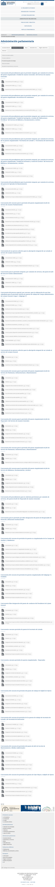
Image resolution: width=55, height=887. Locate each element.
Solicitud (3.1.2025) (13, 261)
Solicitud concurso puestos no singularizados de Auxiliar (20, 549)
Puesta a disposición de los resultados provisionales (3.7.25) (21, 245)
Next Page (3, 804)
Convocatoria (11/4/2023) (14, 724)
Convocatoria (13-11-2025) (14, 125)
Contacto (32, 2)
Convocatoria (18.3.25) (13, 209)
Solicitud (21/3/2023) (13, 757)
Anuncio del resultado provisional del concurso (18, 437)
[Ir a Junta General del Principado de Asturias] (8, 3)
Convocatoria (11, 357)
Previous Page (1, 804)
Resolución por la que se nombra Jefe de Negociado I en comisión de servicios (25, 511)
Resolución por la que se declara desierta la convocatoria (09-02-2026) (23, 89)
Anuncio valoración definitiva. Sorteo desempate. (19, 336)
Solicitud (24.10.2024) (13, 305)
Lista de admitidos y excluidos (15, 646)
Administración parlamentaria (18, 34)
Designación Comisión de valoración (16, 732)
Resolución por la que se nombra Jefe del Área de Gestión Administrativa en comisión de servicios (29, 286)
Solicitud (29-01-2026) (13, 85)
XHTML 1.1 (24, 884)
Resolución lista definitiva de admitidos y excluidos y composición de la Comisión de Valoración (28, 320)
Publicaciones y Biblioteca (8, 847)
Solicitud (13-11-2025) (13, 128)
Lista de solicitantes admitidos (15, 760)
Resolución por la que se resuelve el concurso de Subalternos (21, 568)
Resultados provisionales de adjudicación (17, 736)
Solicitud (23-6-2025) (13, 193)
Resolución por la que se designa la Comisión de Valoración (21, 787)
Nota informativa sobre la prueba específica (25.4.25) (19, 229)
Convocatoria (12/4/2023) (14, 695)
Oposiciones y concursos (32, 34)
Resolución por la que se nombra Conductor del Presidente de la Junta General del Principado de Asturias (28, 622)
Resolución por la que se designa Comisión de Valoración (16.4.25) (22, 221)
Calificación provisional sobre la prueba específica (19, 401)
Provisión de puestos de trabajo (8, 36)
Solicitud (10, 361)
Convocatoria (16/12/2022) (14, 779)
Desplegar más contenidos (9, 867)
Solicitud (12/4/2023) (13, 699)
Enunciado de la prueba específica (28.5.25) (17, 233)
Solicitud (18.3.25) (12, 213)
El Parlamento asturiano (8, 815)
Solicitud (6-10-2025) (13, 149)
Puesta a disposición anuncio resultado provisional (19, 409)
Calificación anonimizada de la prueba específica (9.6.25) (20, 237)
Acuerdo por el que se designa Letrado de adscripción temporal (22, 365)
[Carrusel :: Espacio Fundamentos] (11, 809)
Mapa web (32, 882)
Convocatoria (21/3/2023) (14, 753)
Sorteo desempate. (12, 340)
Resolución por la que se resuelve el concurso (18, 413)
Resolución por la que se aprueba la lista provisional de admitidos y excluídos (25, 313)
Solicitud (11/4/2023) (13, 728)
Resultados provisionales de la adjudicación (17, 707)
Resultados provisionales (14, 650)
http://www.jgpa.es (27, 879)
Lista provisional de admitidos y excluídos (17, 316)
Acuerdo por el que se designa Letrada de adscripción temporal (22, 265)
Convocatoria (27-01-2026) (14, 81)
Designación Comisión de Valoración (16, 673)
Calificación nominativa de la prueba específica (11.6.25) (20, 241)
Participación (5, 853)
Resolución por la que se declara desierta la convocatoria (20, 132)
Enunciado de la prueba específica (15, 397)
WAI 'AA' (31, 884)
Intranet (37, 2)
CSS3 (28, 884)
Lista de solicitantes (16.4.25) (14, 217)
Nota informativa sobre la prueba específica (18, 393)
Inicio (26, 2)
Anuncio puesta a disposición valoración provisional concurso (21, 332)
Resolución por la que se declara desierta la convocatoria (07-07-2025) (23, 196)
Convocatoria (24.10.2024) (14, 301)
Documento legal (25, 882)
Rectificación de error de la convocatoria (17, 309)
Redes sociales (44, 2)
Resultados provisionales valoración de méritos (18, 680)
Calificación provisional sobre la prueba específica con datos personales (23, 405)
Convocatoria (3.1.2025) (13, 257)
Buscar (42, 4)
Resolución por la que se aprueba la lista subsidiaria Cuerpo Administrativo (24, 344)
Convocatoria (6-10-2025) (14, 145)
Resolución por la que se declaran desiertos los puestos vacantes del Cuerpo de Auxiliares (27, 565)
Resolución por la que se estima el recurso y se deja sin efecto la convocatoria (25, 462)
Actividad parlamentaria (8, 824)
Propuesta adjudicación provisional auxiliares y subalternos (21, 561)
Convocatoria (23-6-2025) (14, 189)
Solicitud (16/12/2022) (13, 783)
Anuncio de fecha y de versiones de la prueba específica (20, 389)
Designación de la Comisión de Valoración (17, 385)
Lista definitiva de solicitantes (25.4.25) (16, 225)
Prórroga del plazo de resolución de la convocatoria (19, 618)
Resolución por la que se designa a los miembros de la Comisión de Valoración (25, 557)
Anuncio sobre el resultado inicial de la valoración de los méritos (22, 328)
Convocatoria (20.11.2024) (14, 278)
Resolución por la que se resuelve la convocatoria (19, 153)
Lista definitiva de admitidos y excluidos (17, 324)
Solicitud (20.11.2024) (13, 282)
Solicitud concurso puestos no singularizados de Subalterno (21, 553)
